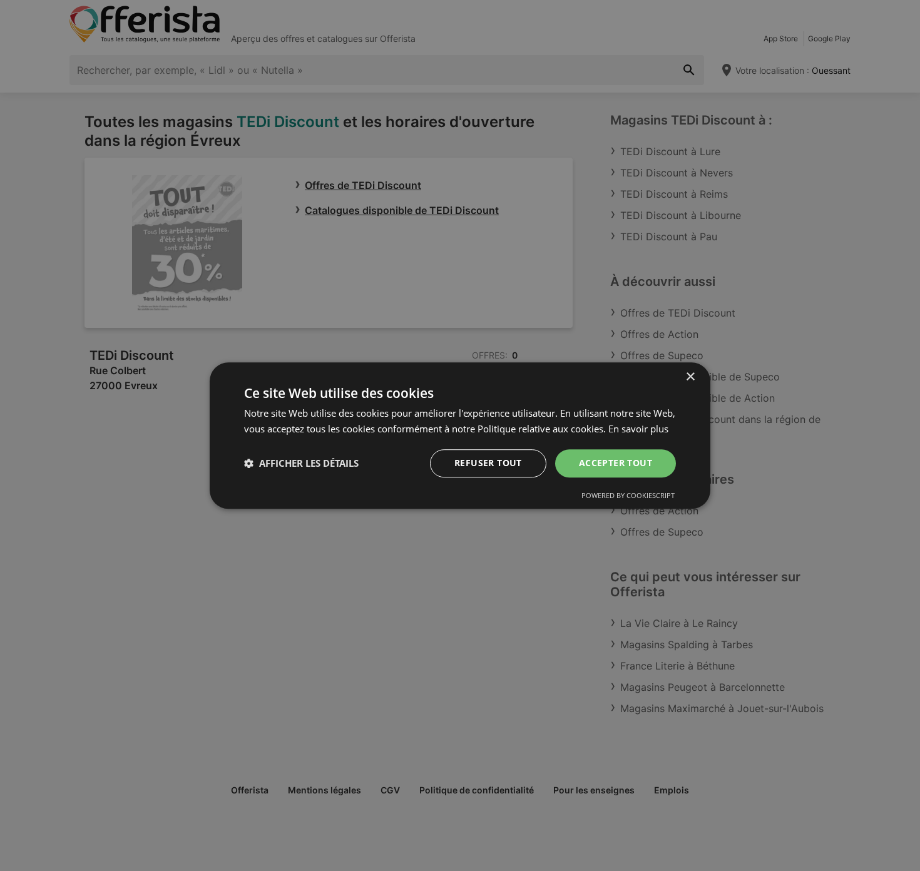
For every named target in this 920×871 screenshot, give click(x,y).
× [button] (690, 377)
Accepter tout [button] (615, 463)
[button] (301, 463)
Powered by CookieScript (628, 495)
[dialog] (460, 435)
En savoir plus (638, 428)
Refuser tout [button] (488, 463)
